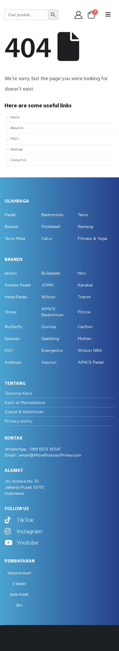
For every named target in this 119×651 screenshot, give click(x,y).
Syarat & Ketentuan (24, 411)
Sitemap (16, 149)
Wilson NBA (90, 350)
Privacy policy (19, 421)
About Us (16, 128)
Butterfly (14, 326)
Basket (11, 226)
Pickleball (50, 226)
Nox (82, 273)
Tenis (83, 214)
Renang (85, 226)
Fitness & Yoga (92, 238)
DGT (9, 350)
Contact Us (18, 160)
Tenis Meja (15, 238)
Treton (84, 296)
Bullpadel (50, 273)
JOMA (47, 285)
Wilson (48, 296)
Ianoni (11, 273)
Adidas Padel (18, 285)
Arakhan (13, 362)
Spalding (50, 338)
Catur (47, 238)
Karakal (85, 285)
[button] (108, 15)
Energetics (52, 350)
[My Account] (78, 15)
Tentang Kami (18, 393)
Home (14, 117)
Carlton (85, 326)
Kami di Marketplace (25, 402)
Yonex (11, 312)
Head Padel (16, 296)
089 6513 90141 (45, 449)
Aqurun (49, 362)
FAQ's (14, 139)
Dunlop (48, 326)
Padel (10, 214)
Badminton (52, 214)
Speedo (12, 338)
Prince (84, 312)
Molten (85, 338)
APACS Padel (91, 362)
